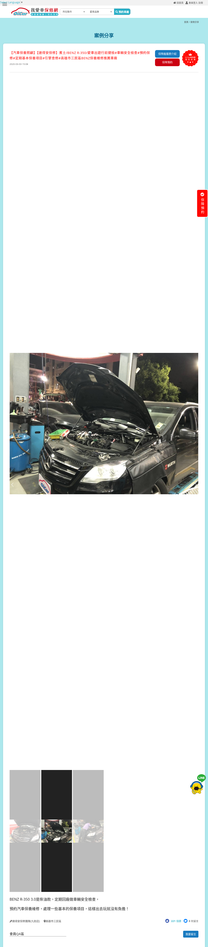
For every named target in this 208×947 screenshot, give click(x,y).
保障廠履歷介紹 (167, 54)
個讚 (176, 921)
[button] (195, 485)
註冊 (200, 3)
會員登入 (193, 2)
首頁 (186, 21)
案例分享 (194, 21)
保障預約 (167, 62)
